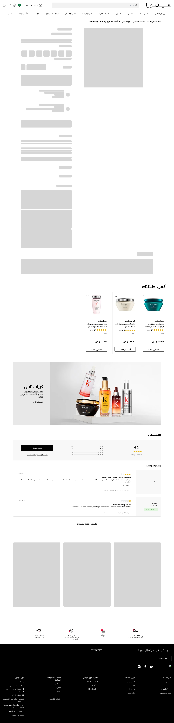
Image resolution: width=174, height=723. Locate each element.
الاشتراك (163, 659)
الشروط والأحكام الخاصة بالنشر (37, 455)
